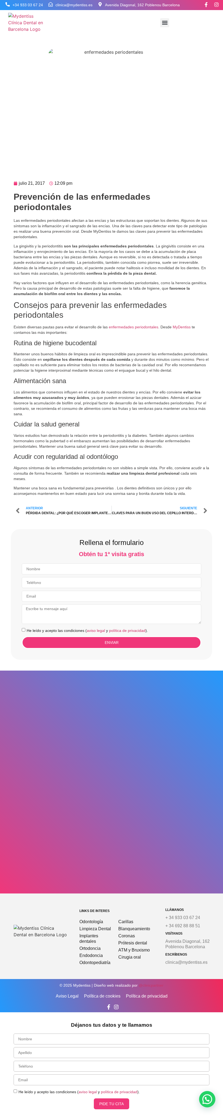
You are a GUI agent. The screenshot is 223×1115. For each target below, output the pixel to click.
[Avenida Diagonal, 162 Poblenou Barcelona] (100, 4)
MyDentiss (182, 327)
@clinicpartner (151, 985)
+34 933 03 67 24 (28, 5)
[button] (164, 22)
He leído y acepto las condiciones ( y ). (87, 630)
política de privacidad (127, 630)
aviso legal (96, 630)
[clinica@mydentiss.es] (50, 4)
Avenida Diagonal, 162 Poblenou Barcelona (142, 5)
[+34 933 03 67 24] (7, 4)
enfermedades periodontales (133, 327)
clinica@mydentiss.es (73, 5)
